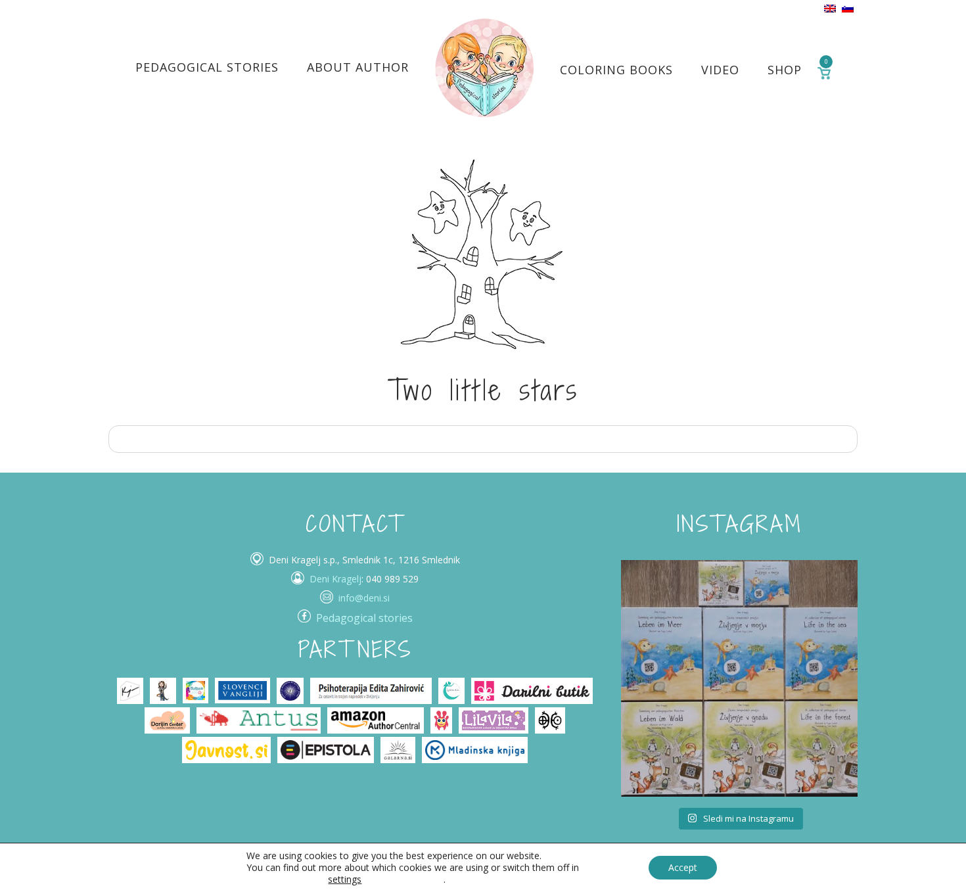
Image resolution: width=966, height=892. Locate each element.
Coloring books (616, 70)
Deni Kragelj (335, 579)
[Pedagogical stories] (484, 67)
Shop (785, 70)
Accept (682, 867)
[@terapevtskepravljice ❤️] (660, 599)
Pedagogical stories (207, 67)
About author (358, 67)
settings (344, 879)
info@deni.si (364, 598)
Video (720, 70)
